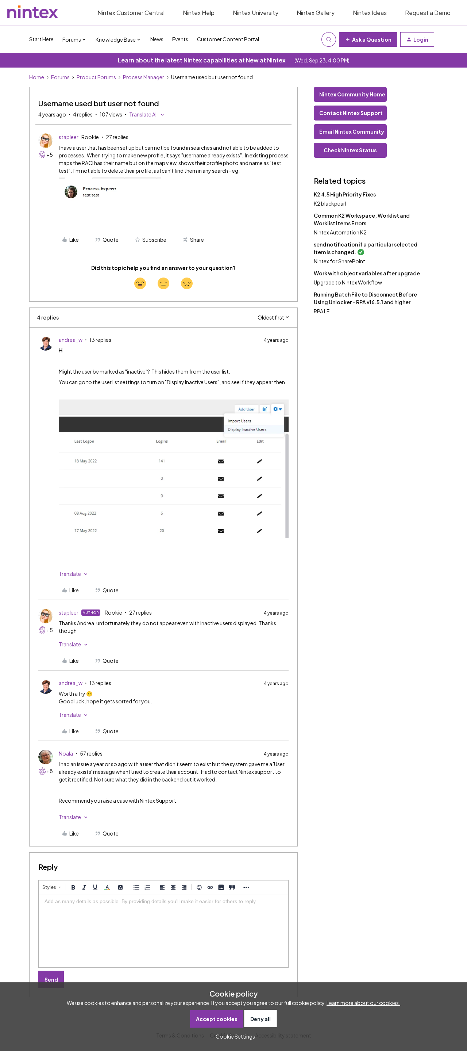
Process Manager (143, 77)
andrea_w (70, 339)
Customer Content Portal (228, 39)
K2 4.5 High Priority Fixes (345, 194)
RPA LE (321, 311)
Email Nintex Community (351, 131)
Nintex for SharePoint (339, 261)
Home (36, 77)
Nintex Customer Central (131, 12)
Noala (66, 753)
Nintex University (255, 12)
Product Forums (96, 77)
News (156, 39)
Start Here (41, 39)
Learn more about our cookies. (363, 1003)
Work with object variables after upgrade (367, 273)
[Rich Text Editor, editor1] (163, 930)
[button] (368, 39)
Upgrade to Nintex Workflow (348, 282)
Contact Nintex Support (351, 113)
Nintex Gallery (316, 12)
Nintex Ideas (370, 12)
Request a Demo (428, 12)
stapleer (68, 137)
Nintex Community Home (352, 94)
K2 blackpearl (330, 203)
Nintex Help (199, 12)
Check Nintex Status (350, 150)
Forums (60, 77)
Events (180, 39)
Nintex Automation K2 (340, 232)
